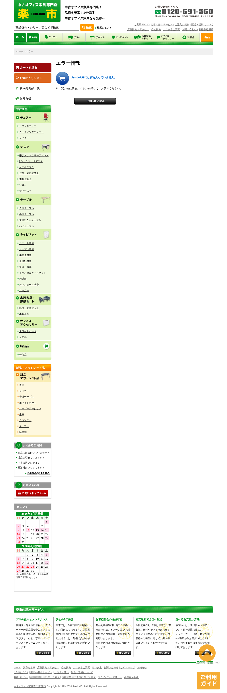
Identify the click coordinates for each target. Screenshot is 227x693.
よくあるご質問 (171, 29)
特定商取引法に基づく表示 (45, 677)
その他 (23, 337)
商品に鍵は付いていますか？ (33, 452)
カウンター (25, 420)
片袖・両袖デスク (29, 173)
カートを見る (28, 67)
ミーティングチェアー (31, 132)
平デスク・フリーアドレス (34, 155)
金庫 (21, 414)
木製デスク (25, 179)
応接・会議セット (29, 308)
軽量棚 (23, 432)
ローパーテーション (30, 408)
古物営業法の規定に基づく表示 (79, 677)
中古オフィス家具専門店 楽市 (30, 686)
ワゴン (23, 184)
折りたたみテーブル (30, 220)
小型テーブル (26, 214)
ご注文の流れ (182, 24)
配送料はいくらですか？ (31, 467)
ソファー (24, 138)
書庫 (21, 385)
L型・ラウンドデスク (31, 161)
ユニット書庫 (26, 243)
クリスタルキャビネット (32, 272)
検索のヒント (104, 27)
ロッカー (24, 290)
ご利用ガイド (141, 24)
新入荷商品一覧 (29, 88)
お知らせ (25, 98)
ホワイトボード (27, 331)
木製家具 (24, 313)
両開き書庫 (25, 255)
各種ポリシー (21, 677)
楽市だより (29, 667)
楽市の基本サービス (162, 24)
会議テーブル (26, 396)
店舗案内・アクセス (138, 29)
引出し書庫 (25, 266)
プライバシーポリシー (110, 677)
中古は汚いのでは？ (29, 462)
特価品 (23, 354)
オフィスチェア (27, 126)
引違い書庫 (25, 261)
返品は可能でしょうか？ (31, 457)
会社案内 (156, 29)
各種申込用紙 (206, 29)
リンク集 (97, 667)
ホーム (19, 51)
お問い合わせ (189, 29)
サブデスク (25, 190)
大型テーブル (26, 208)
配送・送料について (202, 24)
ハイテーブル (26, 226)
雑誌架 (23, 278)
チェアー (24, 426)
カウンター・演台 (29, 284)
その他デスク (26, 167)
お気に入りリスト (31, 78)
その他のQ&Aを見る (38, 473)
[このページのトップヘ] (208, 661)
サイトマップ (127, 667)
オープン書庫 (26, 249)
